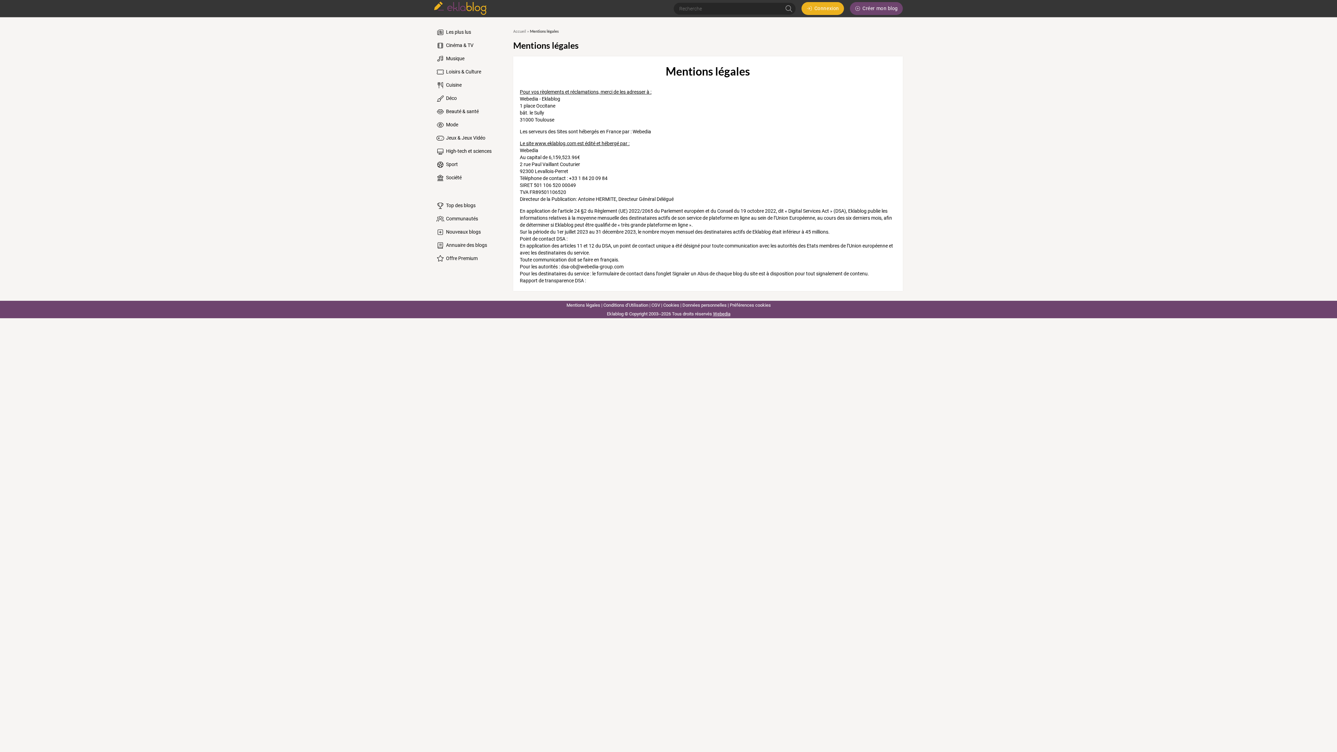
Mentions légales (583, 305)
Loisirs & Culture (463, 72)
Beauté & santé (462, 111)
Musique (454, 58)
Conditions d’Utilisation (625, 305)
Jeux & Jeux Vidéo (465, 138)
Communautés (461, 218)
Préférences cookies (750, 305)
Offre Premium (461, 258)
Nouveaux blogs (463, 232)
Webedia (721, 313)
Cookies (671, 305)
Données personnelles (704, 305)
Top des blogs (460, 205)
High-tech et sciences (468, 151)
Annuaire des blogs (466, 245)
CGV (655, 305)
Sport (451, 164)
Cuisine (453, 85)
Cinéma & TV (459, 45)
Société (453, 177)
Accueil (519, 31)
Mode (451, 124)
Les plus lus (458, 32)
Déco (451, 98)
